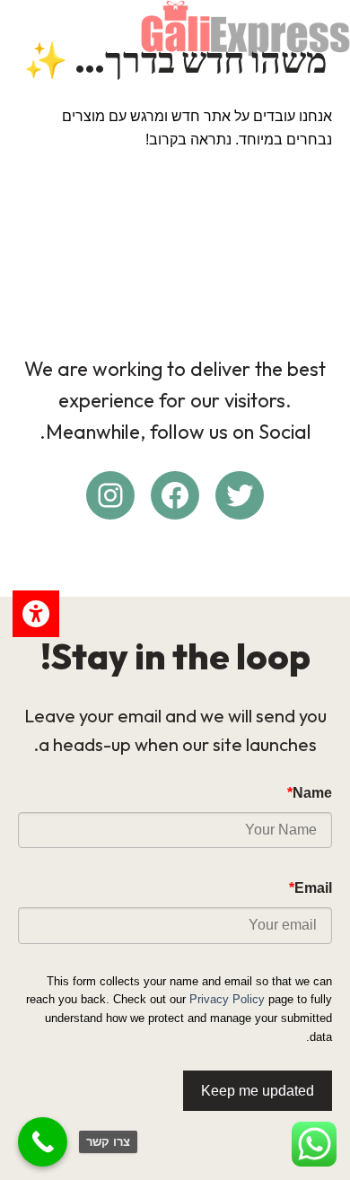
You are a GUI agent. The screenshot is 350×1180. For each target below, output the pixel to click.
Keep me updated (257, 1090)
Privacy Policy (227, 999)
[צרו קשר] (42, 1142)
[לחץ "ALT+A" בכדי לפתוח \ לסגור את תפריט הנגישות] (36, 613)
